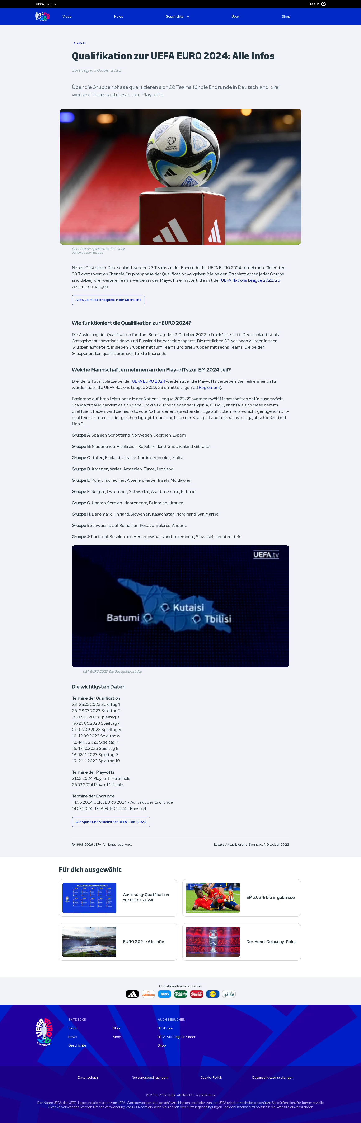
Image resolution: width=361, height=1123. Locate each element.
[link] (67, 17)
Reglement (209, 388)
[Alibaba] (148, 994)
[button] (177, 17)
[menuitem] (83, 17)
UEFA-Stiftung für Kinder (177, 1037)
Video (73, 1028)
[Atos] (164, 994)
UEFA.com (165, 1028)
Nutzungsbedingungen (150, 1077)
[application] (180, 606)
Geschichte (77, 1045)
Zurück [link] (81, 43)
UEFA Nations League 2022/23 (250, 281)
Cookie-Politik (211, 1077)
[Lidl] (213, 994)
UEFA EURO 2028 (42, 16)
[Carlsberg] (180, 994)
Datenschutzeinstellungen (273, 1077)
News (72, 1037)
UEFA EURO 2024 (148, 381)
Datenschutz (88, 1077)
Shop (117, 1037)
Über (117, 1028)
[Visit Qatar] (229, 994)
